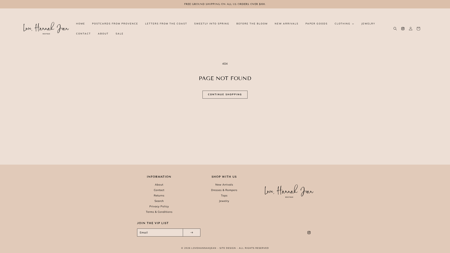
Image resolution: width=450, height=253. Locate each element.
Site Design (228, 248)
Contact (159, 190)
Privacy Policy (159, 206)
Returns (159, 195)
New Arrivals (224, 184)
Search (159, 201)
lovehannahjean (203, 248)
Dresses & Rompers (224, 190)
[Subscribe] (191, 232)
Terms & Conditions (159, 211)
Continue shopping (225, 94)
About (159, 184)
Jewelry (224, 201)
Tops (224, 195)
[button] (395, 29)
